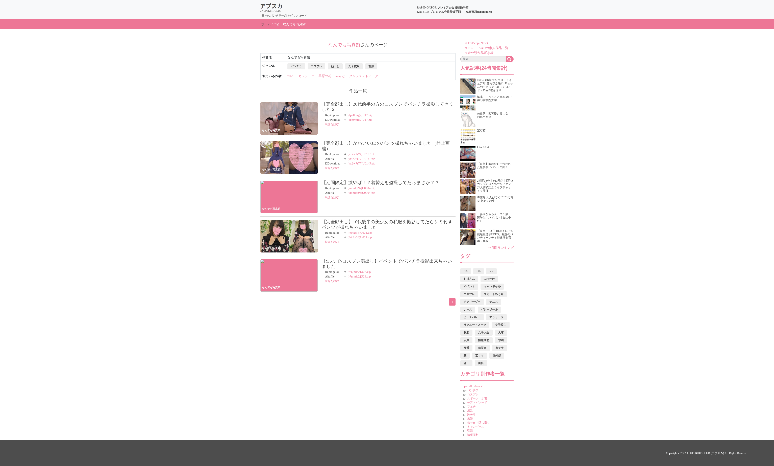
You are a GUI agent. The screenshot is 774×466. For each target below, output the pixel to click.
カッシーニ (306, 76)
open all (467, 386)
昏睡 (470, 430)
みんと (340, 76)
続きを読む (332, 124)
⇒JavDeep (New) (476, 43)
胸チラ (471, 414)
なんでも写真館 (271, 130)
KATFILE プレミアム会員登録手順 (439, 11)
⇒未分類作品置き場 (478, 52)
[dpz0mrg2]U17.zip (359, 115)
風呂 (470, 410)
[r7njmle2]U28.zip (359, 271)
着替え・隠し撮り (478, 422)
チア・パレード (477, 402)
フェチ (471, 406)
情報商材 (473, 434)
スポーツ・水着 (477, 398)
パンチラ (473, 390)
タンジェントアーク (363, 76)
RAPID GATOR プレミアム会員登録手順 (442, 7)
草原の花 (324, 76)
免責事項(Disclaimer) (479, 11)
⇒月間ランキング (501, 247)
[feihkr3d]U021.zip (359, 232)
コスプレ (473, 394)
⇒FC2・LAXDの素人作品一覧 (486, 48)
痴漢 (470, 418)
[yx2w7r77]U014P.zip (361, 154)
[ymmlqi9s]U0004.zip (361, 188)
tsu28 (290, 76)
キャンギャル (475, 426)
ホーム (266, 24)
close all (478, 386)
